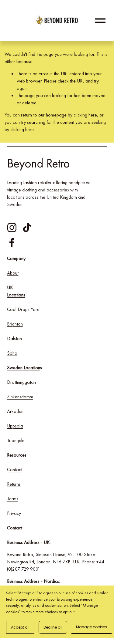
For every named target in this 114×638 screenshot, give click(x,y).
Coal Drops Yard (23, 309)
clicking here (85, 115)
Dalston (14, 338)
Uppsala (15, 426)
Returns (14, 484)
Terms (12, 498)
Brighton (15, 324)
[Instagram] (12, 227)
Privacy (14, 513)
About (13, 273)
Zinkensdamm (20, 396)
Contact (14, 469)
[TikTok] (27, 227)
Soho (12, 353)
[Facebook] (12, 243)
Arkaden (15, 411)
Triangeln (15, 440)
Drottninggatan (21, 382)
